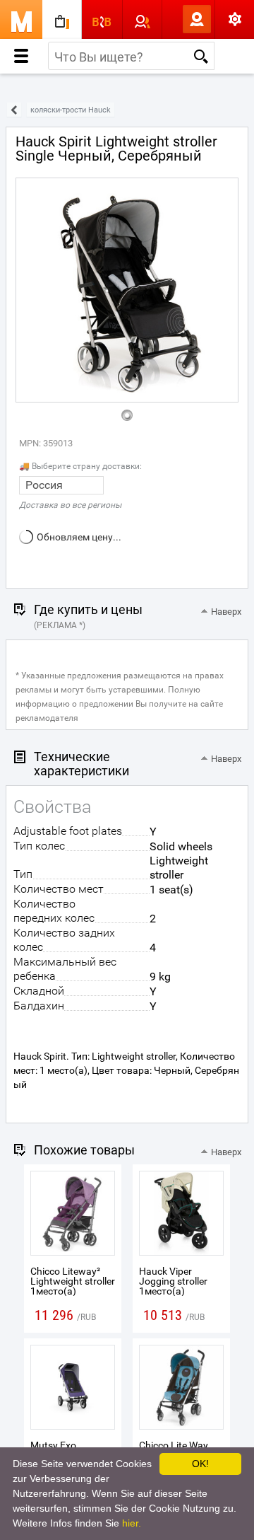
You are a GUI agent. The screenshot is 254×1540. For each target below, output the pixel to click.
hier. (131, 1523)
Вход (173, 19)
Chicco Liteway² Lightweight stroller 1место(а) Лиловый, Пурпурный (72, 1291)
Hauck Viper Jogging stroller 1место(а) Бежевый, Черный (181, 1286)
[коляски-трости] (14, 110)
